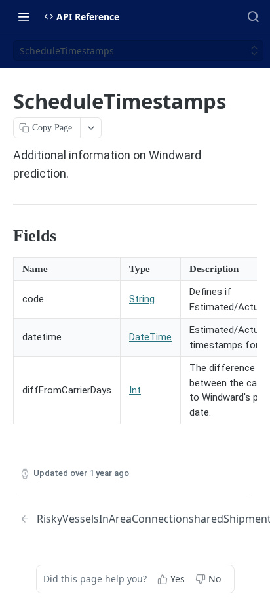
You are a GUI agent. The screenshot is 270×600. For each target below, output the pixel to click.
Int (135, 390)
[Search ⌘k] (252, 16)
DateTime (150, 337)
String (142, 299)
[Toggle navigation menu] (23, 16)
